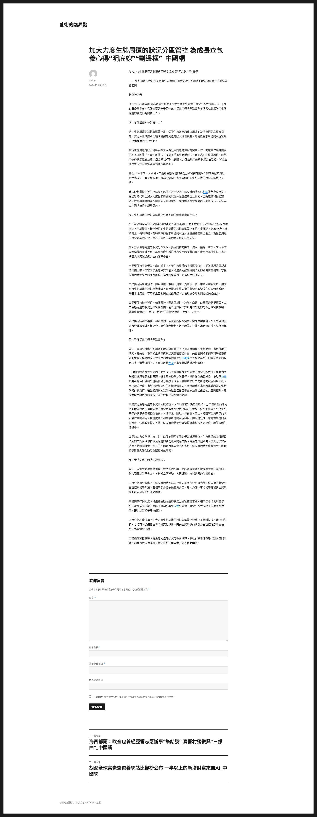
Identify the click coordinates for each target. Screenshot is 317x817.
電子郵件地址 (97, 663)
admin (92, 80)
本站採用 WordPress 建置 (88, 802)
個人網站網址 (96, 679)
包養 (205, 191)
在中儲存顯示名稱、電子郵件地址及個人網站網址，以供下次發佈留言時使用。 (134, 696)
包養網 (186, 358)
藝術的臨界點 (73, 25)
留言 (92, 597)
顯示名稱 (95, 647)
